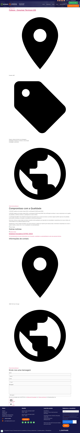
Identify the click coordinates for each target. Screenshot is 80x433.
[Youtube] (64, 0)
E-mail (10, 378)
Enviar (12, 401)
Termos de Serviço (42, 397)
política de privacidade (66, 416)
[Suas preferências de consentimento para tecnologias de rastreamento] (2, 431)
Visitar (53, 4)
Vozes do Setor (62, 4)
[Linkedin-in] (59, 0)
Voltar (12, 405)
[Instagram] (61, 0)
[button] (73, 3)
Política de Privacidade (31, 397)
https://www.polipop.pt (14, 206)
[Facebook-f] (57, 0)
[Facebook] (25, 422)
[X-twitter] (62, 0)
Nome (10, 372)
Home (43, 4)
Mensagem (11, 384)
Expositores (48, 4)
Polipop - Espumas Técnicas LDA (22, 10)
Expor (57, 4)
